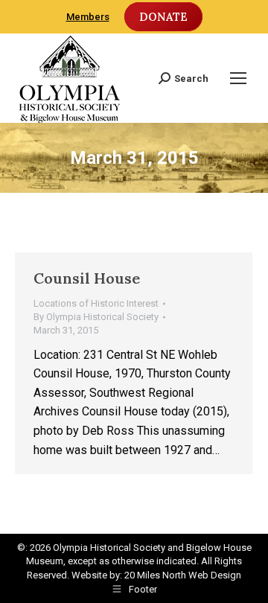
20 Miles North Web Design (182, 575)
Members (87, 16)
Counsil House (87, 278)
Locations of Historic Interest (96, 303)
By (96, 316)
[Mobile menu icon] (238, 78)
